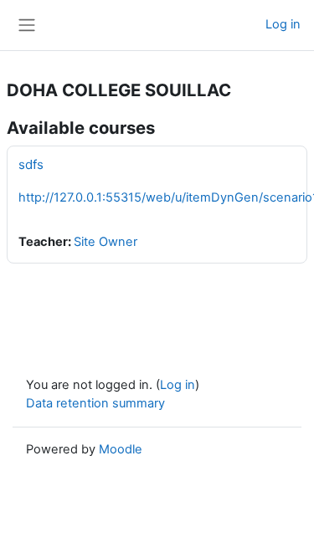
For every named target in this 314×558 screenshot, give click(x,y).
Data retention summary (95, 403)
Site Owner (105, 241)
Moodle (120, 449)
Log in (283, 24)
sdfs (31, 164)
